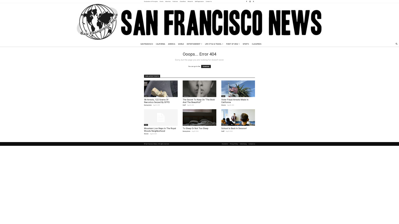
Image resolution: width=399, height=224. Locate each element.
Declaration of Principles (151, 1)
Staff (184, 105)
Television (186, 96)
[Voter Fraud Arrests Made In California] (238, 88)
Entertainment (193, 44)
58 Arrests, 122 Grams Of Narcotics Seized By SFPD (157, 100)
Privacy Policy (234, 144)
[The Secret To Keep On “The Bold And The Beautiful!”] (199, 88)
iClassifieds (183, 1)
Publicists (175, 1)
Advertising (243, 144)
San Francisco (146, 44)
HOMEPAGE (206, 66)
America (171, 44)
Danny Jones (148, 105)
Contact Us (209, 1)
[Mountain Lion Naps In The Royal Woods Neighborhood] (161, 117)
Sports (246, 44)
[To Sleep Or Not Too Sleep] (199, 117)
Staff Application (199, 1)
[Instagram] (250, 1)
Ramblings (186, 125)
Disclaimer (225, 144)
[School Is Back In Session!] (238, 117)
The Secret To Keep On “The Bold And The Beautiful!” (199, 100)
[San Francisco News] (199, 22)
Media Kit (190, 1)
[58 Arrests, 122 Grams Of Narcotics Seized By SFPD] (161, 88)
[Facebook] (246, 1)
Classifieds (256, 44)
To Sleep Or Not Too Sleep (195, 128)
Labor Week (225, 125)
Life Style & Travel (213, 44)
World (181, 44)
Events (161, 1)
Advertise (168, 1)
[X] (253, 1)
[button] (396, 44)
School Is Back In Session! (234, 128)
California (160, 44)
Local (146, 96)
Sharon (223, 105)
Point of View (232, 44)
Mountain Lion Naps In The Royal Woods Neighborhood (160, 129)
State (223, 96)
